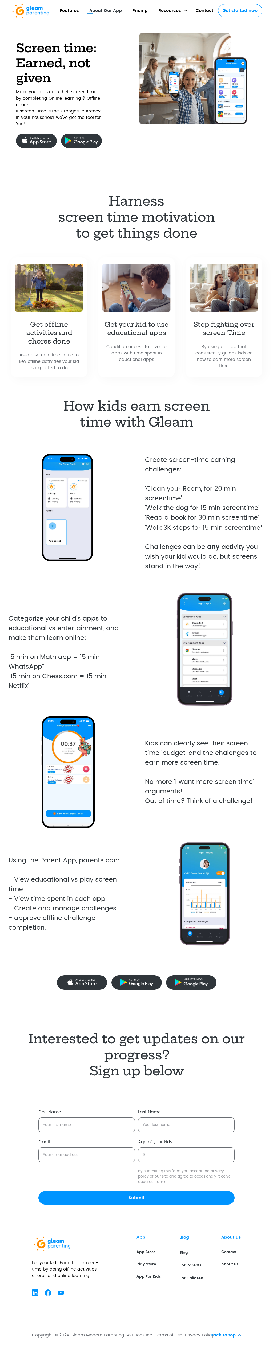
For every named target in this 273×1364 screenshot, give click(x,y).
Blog (183, 1252)
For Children (191, 1278)
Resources (169, 11)
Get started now (240, 11)
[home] (37, 10)
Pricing (140, 11)
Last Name (149, 1112)
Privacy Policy (199, 1335)
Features (69, 11)
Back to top (223, 1335)
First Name (49, 1112)
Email (44, 1142)
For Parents (190, 1265)
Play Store (146, 1264)
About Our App (105, 11)
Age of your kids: (156, 1142)
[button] (172, 10)
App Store (146, 1252)
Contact (204, 11)
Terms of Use (168, 1335)
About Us (230, 1264)
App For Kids (148, 1277)
